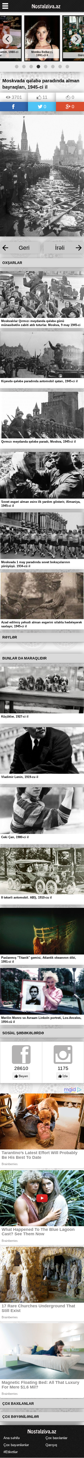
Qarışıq (51, 1445)
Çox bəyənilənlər (16, 1445)
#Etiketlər (11, 1452)
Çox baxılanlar (56, 1438)
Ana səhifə (12, 1438)
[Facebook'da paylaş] (14, 107)
